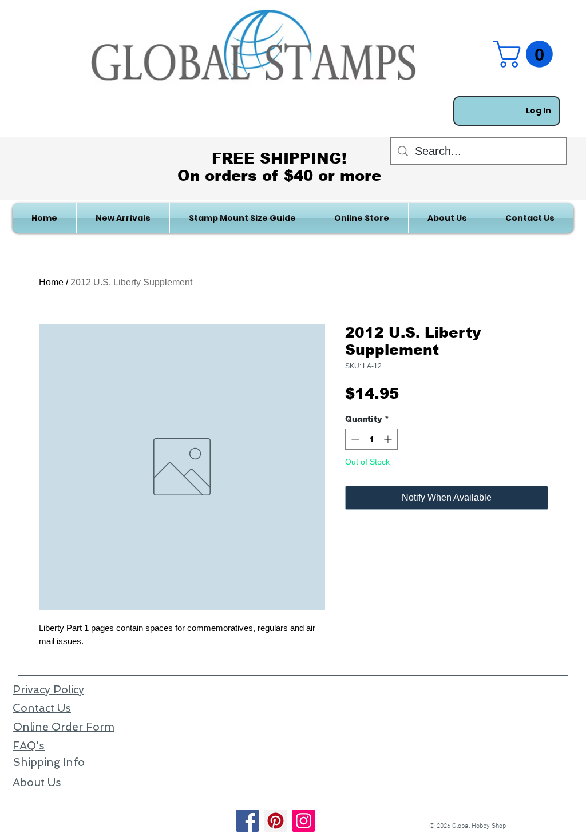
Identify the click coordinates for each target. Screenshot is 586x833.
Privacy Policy (48, 689)
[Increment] (389, 439)
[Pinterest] (275, 821)
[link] (526, 54)
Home (51, 282)
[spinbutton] (371, 439)
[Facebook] (247, 821)
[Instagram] (303, 821)
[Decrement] (354, 439)
